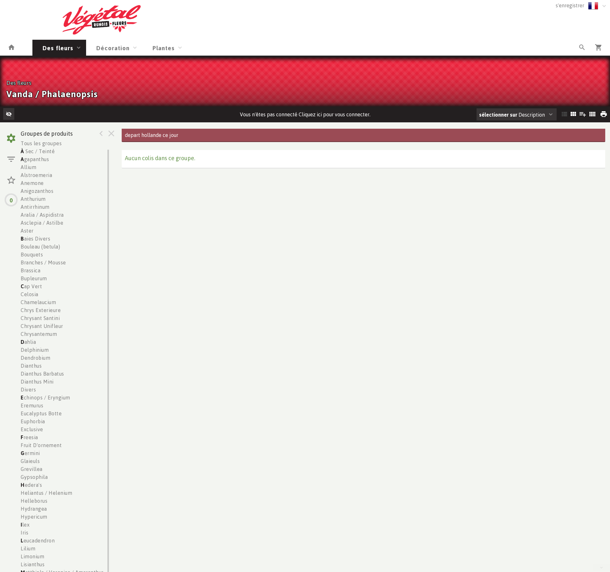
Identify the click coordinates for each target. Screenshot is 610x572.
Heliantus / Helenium (46, 493)
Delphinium (35, 350)
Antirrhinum (35, 207)
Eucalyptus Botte (41, 413)
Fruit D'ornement (41, 445)
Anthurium (33, 199)
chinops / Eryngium (45, 397)
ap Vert (31, 286)
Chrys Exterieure (41, 310)
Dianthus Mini (37, 381)
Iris (24, 532)
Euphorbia (33, 421)
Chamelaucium (38, 302)
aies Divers (35, 238)
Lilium (28, 548)
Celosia (29, 294)
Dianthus (31, 366)
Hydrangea (34, 509)
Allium (28, 167)
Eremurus (32, 405)
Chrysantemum (39, 334)
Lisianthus (32, 564)
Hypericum (34, 517)
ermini (30, 453)
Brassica (30, 270)
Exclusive (32, 429)
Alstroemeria (36, 175)
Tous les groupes (41, 143)
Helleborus (34, 501)
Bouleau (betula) (40, 246)
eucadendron (38, 540)
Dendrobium (35, 358)
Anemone (32, 183)
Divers (28, 389)
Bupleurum (34, 278)
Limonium (32, 556)
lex (25, 524)
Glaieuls (30, 461)
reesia (29, 437)
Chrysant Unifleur (42, 326)
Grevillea (32, 469)
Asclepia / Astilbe (42, 223)
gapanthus (35, 159)
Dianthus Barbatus (42, 374)
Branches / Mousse (43, 262)
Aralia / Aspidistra (42, 215)
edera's (31, 485)
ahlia (28, 342)
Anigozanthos (37, 191)
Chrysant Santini (40, 318)
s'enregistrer (570, 5)
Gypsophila (34, 477)
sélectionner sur (498, 115)
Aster (27, 231)
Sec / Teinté (38, 151)
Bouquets (32, 254)
